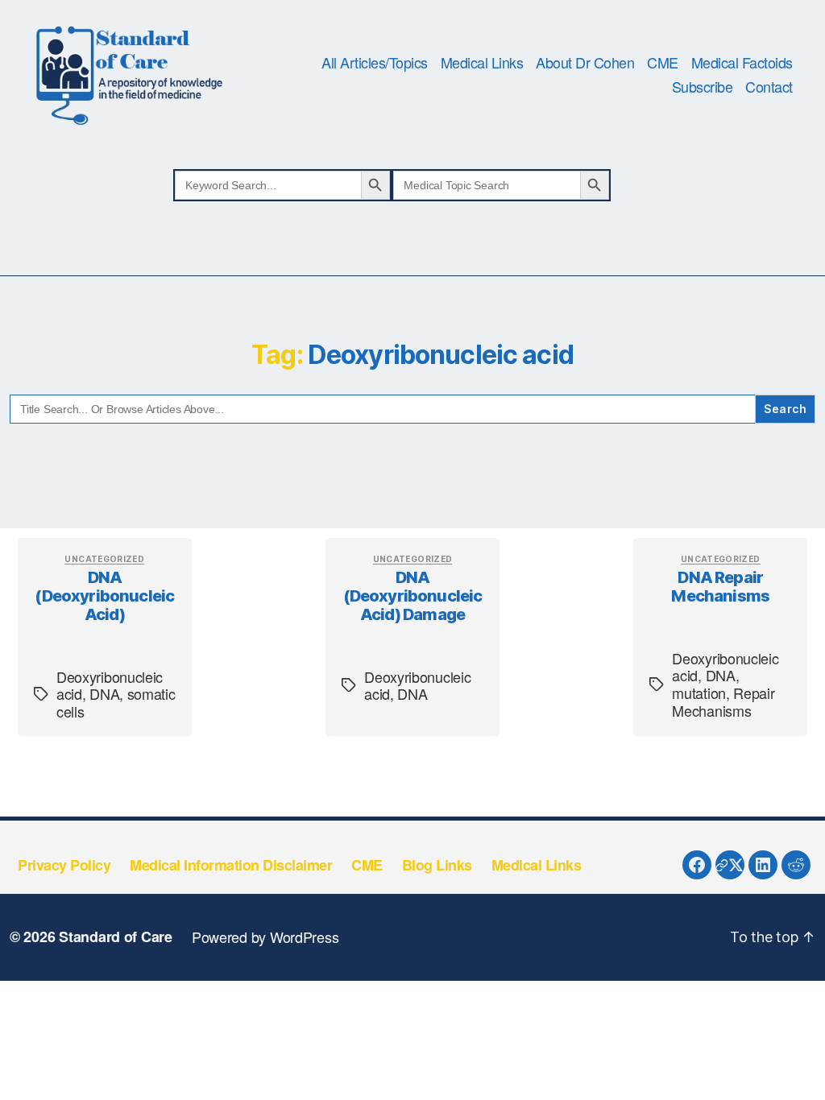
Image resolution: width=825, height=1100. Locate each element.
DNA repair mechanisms (720, 587)
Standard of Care (115, 936)
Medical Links (482, 63)
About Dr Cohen (585, 63)
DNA (104, 693)
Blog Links (437, 864)
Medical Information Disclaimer (231, 864)
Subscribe (702, 87)
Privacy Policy (64, 864)
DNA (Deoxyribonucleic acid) (104, 596)
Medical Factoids (742, 63)
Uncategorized (104, 559)
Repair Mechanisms (723, 701)
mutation (699, 692)
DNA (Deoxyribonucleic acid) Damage (413, 596)
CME (662, 63)
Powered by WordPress (265, 936)
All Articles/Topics (374, 63)
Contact (769, 87)
